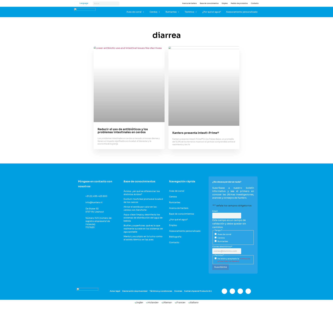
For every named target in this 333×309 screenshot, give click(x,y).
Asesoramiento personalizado (242, 12)
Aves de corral (134, 12)
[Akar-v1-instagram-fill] (232, 291)
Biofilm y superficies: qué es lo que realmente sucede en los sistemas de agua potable (143, 228)
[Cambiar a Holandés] (152, 302)
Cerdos (153, 12)
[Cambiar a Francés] (180, 302)
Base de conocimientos (209, 3)
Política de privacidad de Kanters (233, 259)
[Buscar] (117, 3)
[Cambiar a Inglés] (139, 302)
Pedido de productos (239, 3)
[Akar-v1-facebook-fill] (224, 291)
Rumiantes (171, 12)
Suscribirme (220, 267)
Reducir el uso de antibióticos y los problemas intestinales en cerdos (123, 131)
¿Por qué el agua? (211, 12)
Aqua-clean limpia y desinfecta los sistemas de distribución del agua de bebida (143, 217)
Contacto (255, 3)
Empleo (225, 3)
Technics (189, 12)
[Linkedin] (240, 291)
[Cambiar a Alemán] (166, 302)
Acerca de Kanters (189, 3)
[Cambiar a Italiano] (193, 302)
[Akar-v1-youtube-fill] (248, 291)
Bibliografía (175, 237)
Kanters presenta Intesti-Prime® (195, 133)
